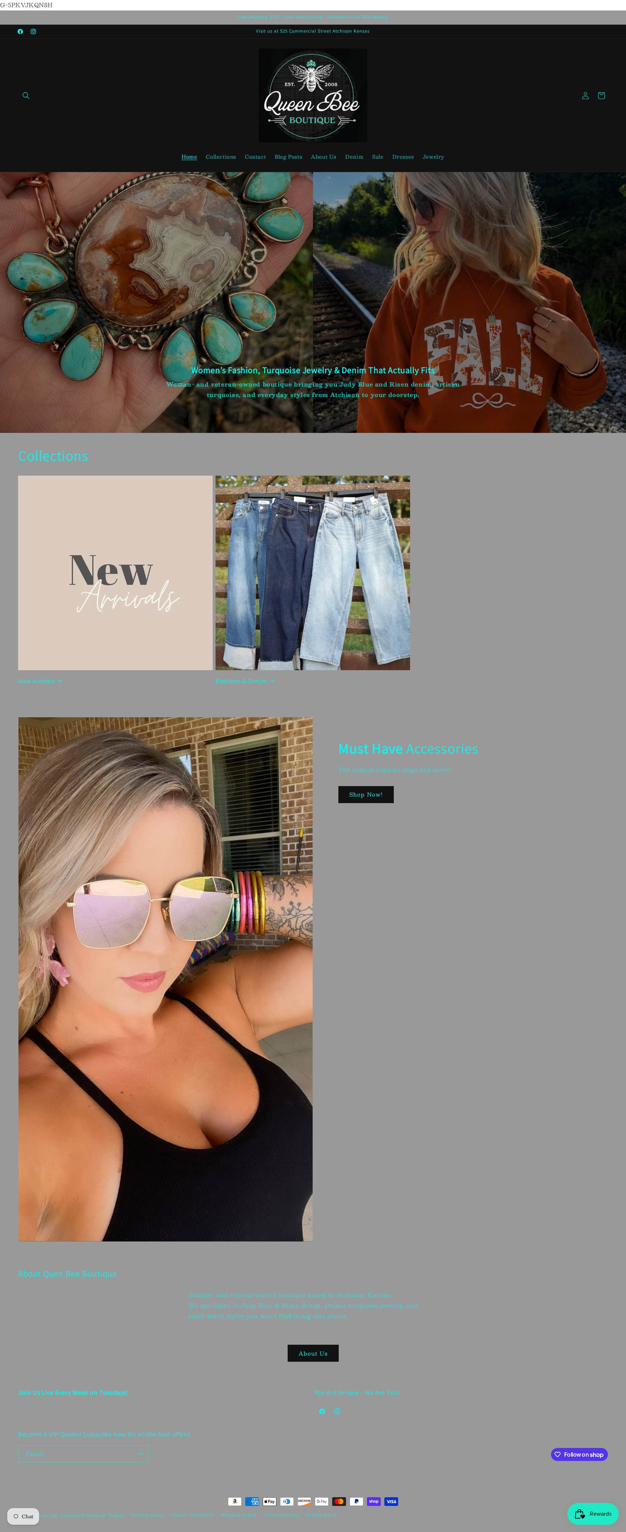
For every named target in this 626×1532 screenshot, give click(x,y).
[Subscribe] (140, 1453)
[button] (26, 96)
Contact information (192, 1515)
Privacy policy (148, 1515)
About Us (313, 1353)
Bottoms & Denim (241, 680)
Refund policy (321, 1515)
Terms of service (281, 1515)
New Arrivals (36, 680)
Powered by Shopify (103, 1515)
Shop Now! (366, 794)
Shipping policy (238, 1515)
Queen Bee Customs (58, 1515)
